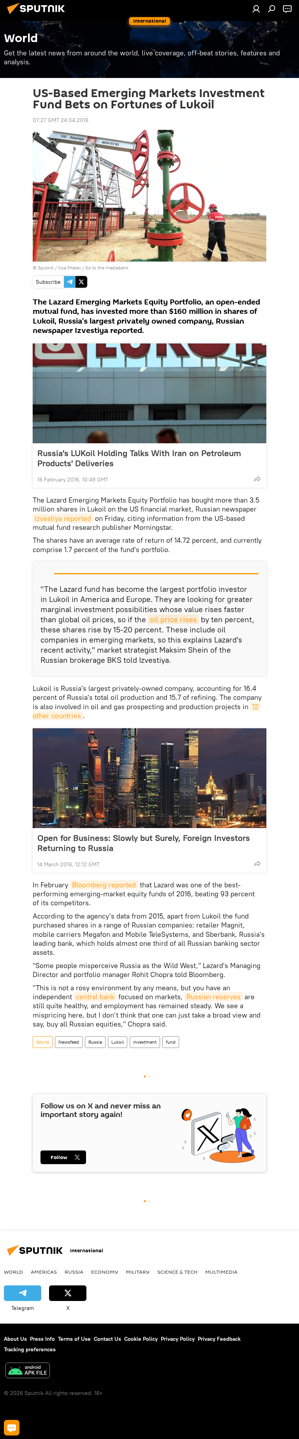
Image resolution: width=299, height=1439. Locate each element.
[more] (257, 479)
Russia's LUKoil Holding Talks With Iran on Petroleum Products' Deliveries (139, 458)
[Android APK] (27, 1371)
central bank (95, 996)
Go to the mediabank (106, 268)
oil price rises (173, 619)
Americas (44, 1271)
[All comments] (11, 1427)
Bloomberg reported (104, 884)
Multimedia (221, 1271)
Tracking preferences (30, 1349)
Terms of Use (74, 1338)
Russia (95, 1042)
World (42, 1042)
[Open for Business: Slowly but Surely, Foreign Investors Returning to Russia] (149, 778)
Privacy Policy (178, 1338)
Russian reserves (213, 996)
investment (145, 1042)
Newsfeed (68, 1042)
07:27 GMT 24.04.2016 (60, 120)
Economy (104, 1271)
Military (138, 1271)
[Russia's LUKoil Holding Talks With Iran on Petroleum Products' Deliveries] (149, 393)
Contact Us (107, 1338)
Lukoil (117, 1042)
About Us (15, 1338)
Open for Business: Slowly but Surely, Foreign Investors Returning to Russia (143, 843)
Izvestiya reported (63, 518)
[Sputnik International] (38, 15)
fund (171, 1042)
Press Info (42, 1338)
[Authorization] (256, 8)
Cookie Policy (141, 1338)
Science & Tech (177, 1271)
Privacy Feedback (219, 1338)
